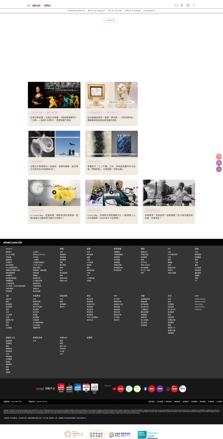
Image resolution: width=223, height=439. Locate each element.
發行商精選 (144, 268)
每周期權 (117, 262)
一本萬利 (36, 260)
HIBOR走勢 (36, 325)
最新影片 (9, 252)
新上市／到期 (145, 270)
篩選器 (170, 262)
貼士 (61, 270)
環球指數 (198, 254)
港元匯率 (36, 309)
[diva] (58, 5)
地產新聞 (144, 315)
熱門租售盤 (144, 304)
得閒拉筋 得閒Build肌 (13, 270)
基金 (89, 296)
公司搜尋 (9, 328)
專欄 (169, 325)
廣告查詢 (169, 401)
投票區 (89, 338)
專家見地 (90, 312)
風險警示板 (9, 320)
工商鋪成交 (144, 309)
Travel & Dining (133, 11)
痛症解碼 (9, 351)
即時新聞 (63, 260)
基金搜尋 (90, 307)
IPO (88, 275)
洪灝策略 (9, 275)
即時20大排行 (145, 265)
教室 (142, 273)
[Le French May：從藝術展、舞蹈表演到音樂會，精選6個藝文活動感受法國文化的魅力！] (54, 193)
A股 (7, 296)
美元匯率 (36, 312)
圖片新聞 (63, 265)
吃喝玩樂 (36, 273)
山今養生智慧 (37, 281)
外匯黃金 (36, 296)
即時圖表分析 (118, 268)
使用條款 (194, 401)
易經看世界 (36, 278)
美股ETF (170, 270)
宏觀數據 (198, 257)
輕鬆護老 (9, 356)
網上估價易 (144, 320)
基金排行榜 (90, 304)
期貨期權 (117, 249)
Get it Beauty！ (113, 113)
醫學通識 (9, 341)
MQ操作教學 (37, 286)
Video (61, 354)
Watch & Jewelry (96, 11)
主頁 (61, 252)
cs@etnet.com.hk (41, 401)
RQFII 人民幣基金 (92, 317)
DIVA (197, 296)
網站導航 (203, 401)
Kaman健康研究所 (12, 268)
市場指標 (36, 320)
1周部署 (8, 257)
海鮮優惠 (171, 333)
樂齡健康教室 (10, 273)
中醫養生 (9, 343)
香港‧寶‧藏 (52, 113)
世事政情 (171, 304)
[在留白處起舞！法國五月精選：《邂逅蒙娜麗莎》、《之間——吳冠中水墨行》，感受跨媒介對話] (54, 95)
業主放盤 (144, 322)
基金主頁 (90, 299)
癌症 (7, 346)
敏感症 (8, 362)
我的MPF (117, 320)
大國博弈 (9, 262)
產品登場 (90, 309)
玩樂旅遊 (171, 317)
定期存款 (36, 304)
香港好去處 (171, 330)
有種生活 (36, 288)
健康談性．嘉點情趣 (39, 270)
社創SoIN (63, 338)
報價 (169, 260)
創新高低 (198, 270)
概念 (196, 265)
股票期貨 (117, 257)
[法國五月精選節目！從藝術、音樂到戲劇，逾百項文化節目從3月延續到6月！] (54, 144)
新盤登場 (144, 301)
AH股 (88, 273)
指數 (88, 257)
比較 (169, 265)
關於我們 (152, 401)
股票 (89, 249)
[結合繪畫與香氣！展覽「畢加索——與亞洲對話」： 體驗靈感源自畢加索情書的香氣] (111, 95)
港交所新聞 (63, 273)
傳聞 (61, 268)
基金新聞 (90, 301)
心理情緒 (9, 359)
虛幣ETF (62, 307)
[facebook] (181, 5)
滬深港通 (9, 304)
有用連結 (211, 401)
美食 (169, 315)
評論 (61, 262)
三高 (7, 354)
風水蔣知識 (9, 265)
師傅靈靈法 (9, 281)
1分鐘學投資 (10, 283)
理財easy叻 (63, 281)
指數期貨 (117, 252)
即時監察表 (117, 270)
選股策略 (198, 273)
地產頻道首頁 (145, 299)
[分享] (219, 163)
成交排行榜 (144, 307)
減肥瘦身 (9, 364)
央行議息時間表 (38, 322)
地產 (143, 296)
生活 (170, 296)
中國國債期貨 (118, 254)
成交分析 (144, 262)
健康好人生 (171, 328)
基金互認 (90, 320)
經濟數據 (36, 317)
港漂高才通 (171, 320)
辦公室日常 (171, 309)
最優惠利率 (36, 328)
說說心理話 (36, 268)
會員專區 (171, 322)
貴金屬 (35, 315)
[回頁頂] (219, 169)
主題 (169, 257)
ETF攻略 (35, 257)
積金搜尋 (117, 309)
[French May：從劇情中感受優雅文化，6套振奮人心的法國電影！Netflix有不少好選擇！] (111, 193)
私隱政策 (186, 401)
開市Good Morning (39, 254)
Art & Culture (115, 11)
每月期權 (117, 260)
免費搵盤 (144, 325)
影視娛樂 (171, 312)
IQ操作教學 (9, 288)
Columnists (150, 11)
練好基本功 (36, 283)
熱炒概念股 (90, 270)
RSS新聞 (219, 401)
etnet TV (9, 249)
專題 (61, 341)
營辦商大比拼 (118, 304)
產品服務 (160, 401)
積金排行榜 (117, 315)
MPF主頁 (117, 299)
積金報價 (117, 307)
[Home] (36, 5)
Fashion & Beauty (76, 11)
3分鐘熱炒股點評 (38, 262)
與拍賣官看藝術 (11, 278)
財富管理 (171, 307)
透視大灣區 (63, 278)
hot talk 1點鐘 (10, 254)
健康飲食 (9, 348)
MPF (115, 296)
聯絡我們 (177, 401)
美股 (197, 249)
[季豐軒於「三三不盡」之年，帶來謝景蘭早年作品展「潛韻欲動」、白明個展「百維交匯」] (111, 144)
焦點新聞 (63, 257)
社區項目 (63, 348)
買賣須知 (144, 317)
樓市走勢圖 (144, 312)
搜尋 (61, 275)
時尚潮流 (9, 291)
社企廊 (62, 351)
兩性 (7, 367)
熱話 (169, 301)
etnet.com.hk (12, 242)
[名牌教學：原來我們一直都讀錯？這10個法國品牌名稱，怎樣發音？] (169, 193)
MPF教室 (117, 317)
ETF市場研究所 (172, 254)
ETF (169, 249)
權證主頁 (144, 252)
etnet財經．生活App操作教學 (15, 286)
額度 (7, 301)
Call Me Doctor (37, 265)
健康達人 (36, 275)
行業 (88, 260)
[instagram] (187, 5)
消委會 (8, 372)
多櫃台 (89, 281)
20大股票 (90, 262)
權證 (143, 249)
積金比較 (117, 312)
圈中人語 (63, 346)
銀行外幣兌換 (37, 307)
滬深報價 (9, 307)
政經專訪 (9, 260)
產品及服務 (36, 291)
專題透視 (63, 254)
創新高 (89, 265)
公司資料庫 (90, 278)
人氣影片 (36, 252)
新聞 (62, 249)
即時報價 (90, 254)
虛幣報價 (63, 304)
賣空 (88, 268)
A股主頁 (8, 299)
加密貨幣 (63, 296)
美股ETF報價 (172, 273)
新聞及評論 (117, 265)
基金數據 (90, 315)
